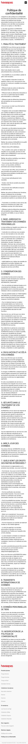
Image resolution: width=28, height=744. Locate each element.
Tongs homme (5, 677)
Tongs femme (5, 674)
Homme (3, 698)
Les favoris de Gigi (6, 709)
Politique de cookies (6, 733)
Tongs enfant (4, 680)
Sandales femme (5, 684)
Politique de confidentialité (8, 736)
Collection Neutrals (6, 719)
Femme (3, 694)
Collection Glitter (5, 712)
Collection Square (6, 715)
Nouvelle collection (6, 691)
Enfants (3, 701)
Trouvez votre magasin (7, 726)
